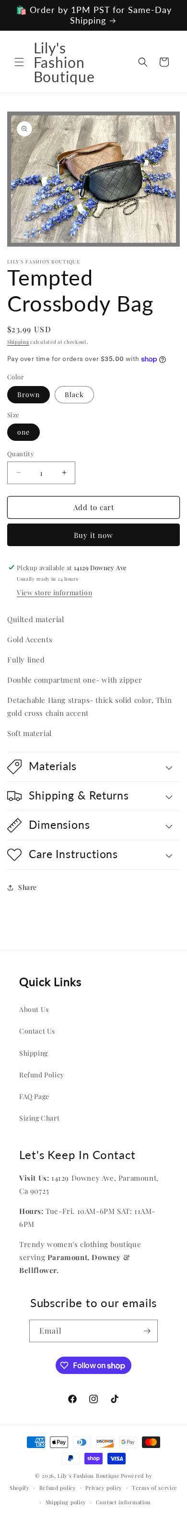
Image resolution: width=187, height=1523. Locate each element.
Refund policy (57, 1487)
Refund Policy (41, 1074)
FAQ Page (34, 1096)
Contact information (123, 1502)
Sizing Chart (39, 1118)
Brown (28, 394)
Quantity (20, 453)
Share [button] (27, 887)
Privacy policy (103, 1487)
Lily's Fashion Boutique (88, 1475)
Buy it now (93, 535)
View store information (54, 592)
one (23, 432)
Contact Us (37, 1031)
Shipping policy (66, 1502)
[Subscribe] (146, 1331)
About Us (34, 1009)
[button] (19, 62)
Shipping (18, 341)
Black (74, 394)
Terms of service (154, 1487)
